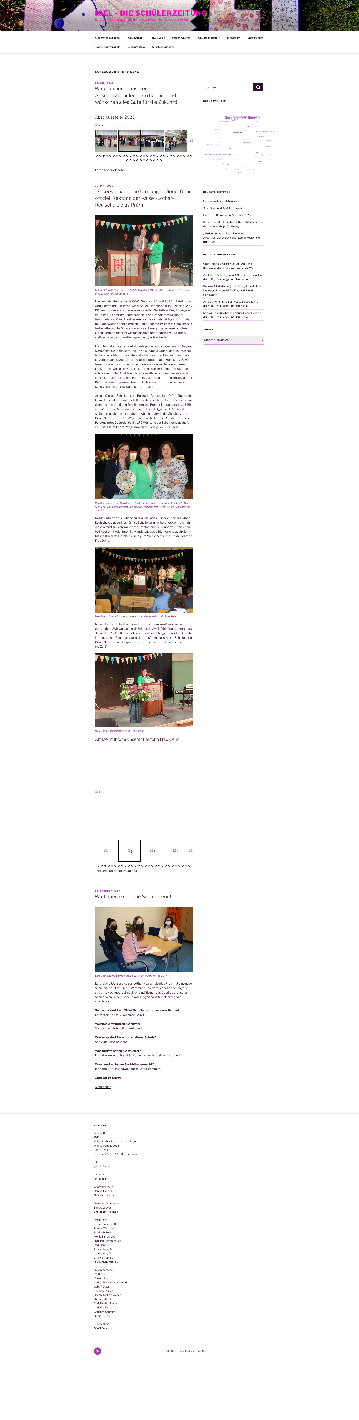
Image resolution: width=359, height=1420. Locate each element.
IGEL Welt (158, 37)
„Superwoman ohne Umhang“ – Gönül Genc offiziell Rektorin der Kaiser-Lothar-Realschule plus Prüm (143, 197)
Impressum (233, 37)
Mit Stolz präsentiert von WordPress (187, 1350)
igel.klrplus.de (102, 1165)
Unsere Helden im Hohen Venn (221, 201)
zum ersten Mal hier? (107, 37)
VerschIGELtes (181, 37)
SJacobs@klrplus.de (106, 1210)
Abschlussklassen (163, 46)
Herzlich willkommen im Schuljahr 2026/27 (228, 215)
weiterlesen (103, 1085)
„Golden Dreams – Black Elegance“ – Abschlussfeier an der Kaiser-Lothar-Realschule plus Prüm (231, 237)
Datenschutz (255, 37)
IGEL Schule (135, 37)
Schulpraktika (136, 46)
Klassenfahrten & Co (107, 46)
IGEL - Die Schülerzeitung (151, 13)
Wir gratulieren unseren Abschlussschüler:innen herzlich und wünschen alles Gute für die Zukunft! (136, 95)
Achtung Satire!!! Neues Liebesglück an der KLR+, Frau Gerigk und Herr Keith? (233, 290)
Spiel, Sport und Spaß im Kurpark (223, 208)
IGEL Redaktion (207, 37)
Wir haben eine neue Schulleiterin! (133, 895)
